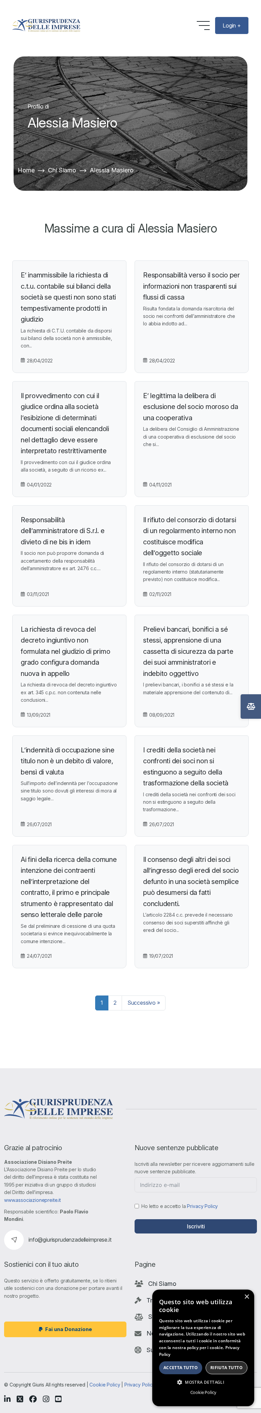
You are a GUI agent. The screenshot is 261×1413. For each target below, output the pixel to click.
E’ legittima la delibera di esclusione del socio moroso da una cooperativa (190, 407)
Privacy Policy (202, 1206)
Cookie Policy (104, 1385)
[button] (203, 1382)
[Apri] (251, 706)
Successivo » (143, 1002)
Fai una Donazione (68, 1329)
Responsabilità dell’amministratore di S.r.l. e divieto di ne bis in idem (62, 531)
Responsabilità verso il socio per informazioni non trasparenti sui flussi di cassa (191, 286)
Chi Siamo (62, 170)
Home (26, 170)
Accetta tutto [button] (180, 1368)
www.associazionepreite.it (32, 1200)
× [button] (246, 1296)
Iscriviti (196, 1226)
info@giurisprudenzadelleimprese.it (70, 1239)
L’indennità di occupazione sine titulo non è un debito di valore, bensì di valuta (67, 761)
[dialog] (203, 1348)
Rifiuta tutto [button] (226, 1368)
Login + (232, 25)
